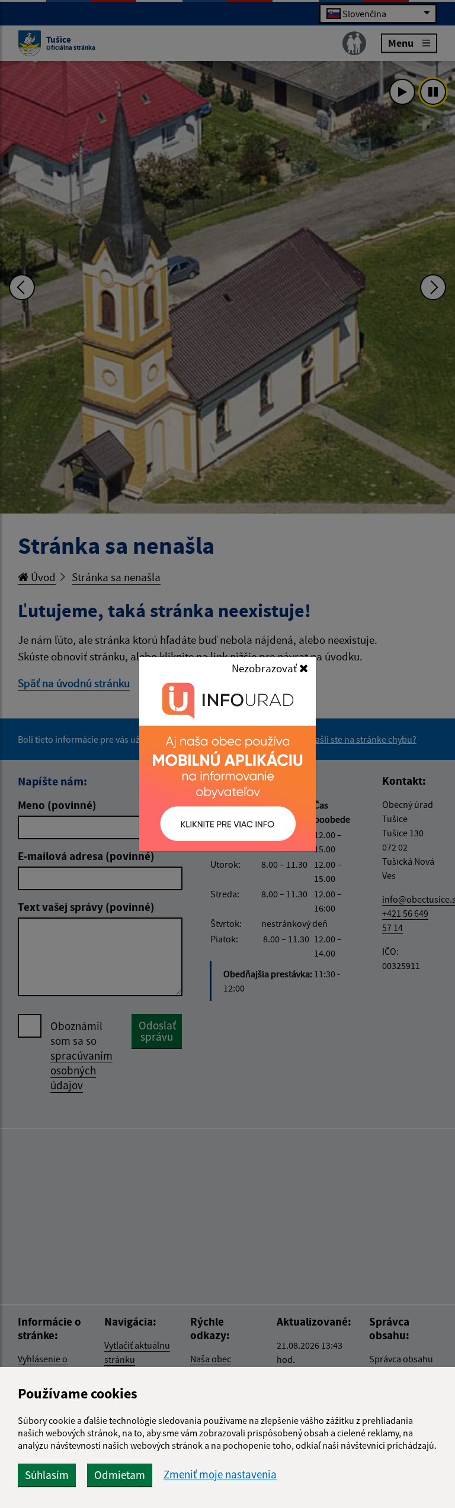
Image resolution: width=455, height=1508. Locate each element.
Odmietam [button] (119, 1475)
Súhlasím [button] (47, 1475)
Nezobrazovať (265, 668)
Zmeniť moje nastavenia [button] (220, 1474)
